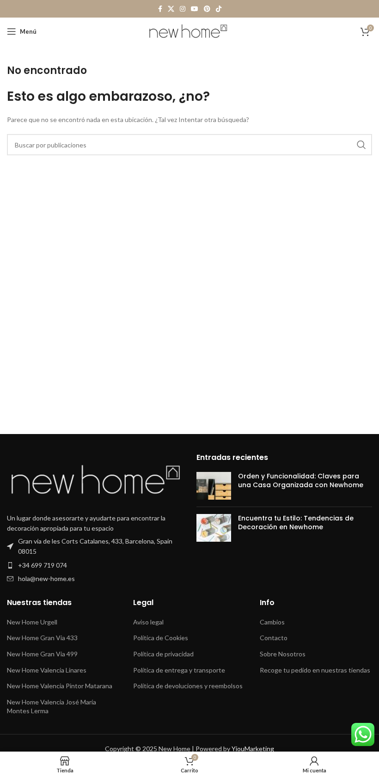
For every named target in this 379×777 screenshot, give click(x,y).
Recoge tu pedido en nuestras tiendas (315, 670)
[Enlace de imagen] (95, 480)
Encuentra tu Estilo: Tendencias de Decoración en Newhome (296, 523)
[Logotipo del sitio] (189, 31)
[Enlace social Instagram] (182, 9)
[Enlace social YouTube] (194, 9)
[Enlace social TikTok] (218, 9)
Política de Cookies (160, 638)
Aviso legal (148, 622)
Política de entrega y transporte (179, 670)
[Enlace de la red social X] (171, 9)
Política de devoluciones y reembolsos (188, 686)
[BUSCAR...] (361, 144)
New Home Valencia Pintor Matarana (59, 686)
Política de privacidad (163, 654)
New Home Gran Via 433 (42, 638)
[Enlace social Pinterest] (207, 9)
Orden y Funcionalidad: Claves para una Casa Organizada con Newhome (300, 480)
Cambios (272, 622)
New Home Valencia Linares (46, 670)
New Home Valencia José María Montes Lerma (51, 706)
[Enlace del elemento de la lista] (95, 546)
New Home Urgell (32, 622)
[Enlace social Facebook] (160, 9)
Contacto (273, 638)
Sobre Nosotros (283, 654)
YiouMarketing (253, 749)
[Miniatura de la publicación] (213, 486)
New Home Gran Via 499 (42, 654)
